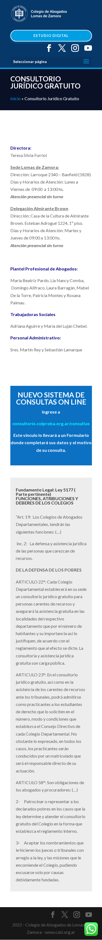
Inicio (15, 98)
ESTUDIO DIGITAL (51, 35)
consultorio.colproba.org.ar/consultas (51, 423)
